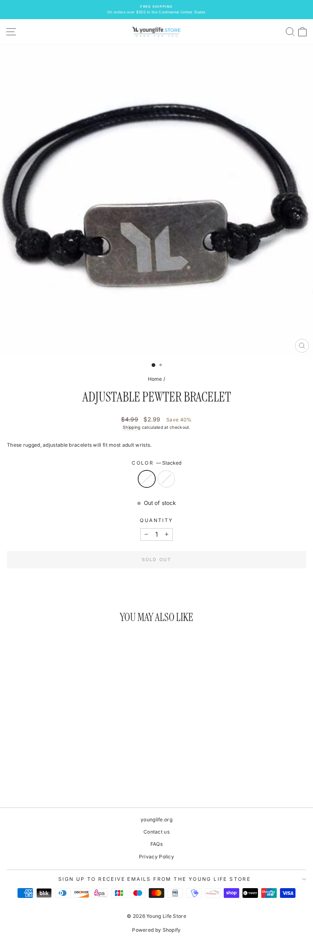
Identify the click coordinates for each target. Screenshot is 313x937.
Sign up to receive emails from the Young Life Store (154, 879)
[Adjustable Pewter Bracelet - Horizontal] (69, 779)
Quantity (156, 520)
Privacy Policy (156, 857)
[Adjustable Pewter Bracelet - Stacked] (60, 779)
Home (155, 379)
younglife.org (156, 819)
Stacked (147, 479)
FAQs (156, 844)
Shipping (131, 427)
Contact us (156, 832)
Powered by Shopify (156, 930)
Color (156, 463)
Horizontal (166, 479)
